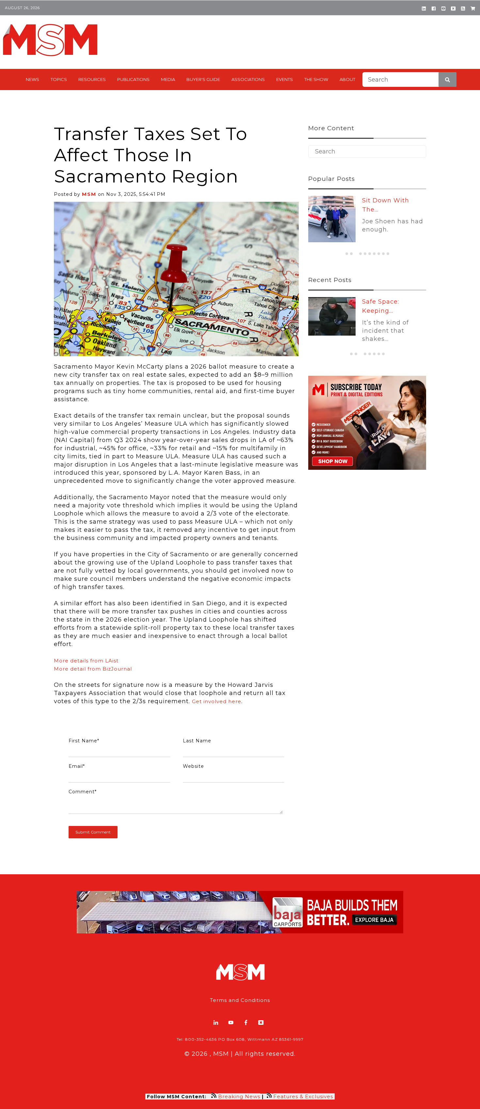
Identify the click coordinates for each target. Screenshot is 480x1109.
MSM (89, 194)
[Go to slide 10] (388, 253)
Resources (92, 79)
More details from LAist (86, 660)
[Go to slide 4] (360, 253)
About (347, 79)
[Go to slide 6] (369, 253)
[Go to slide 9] (383, 253)
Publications (133, 79)
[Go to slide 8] (378, 253)
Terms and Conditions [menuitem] (240, 1000)
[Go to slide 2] (351, 253)
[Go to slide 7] (374, 253)
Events (284, 79)
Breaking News (239, 1096)
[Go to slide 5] (365, 253)
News (32, 79)
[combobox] (409, 79)
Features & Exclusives (304, 1096)
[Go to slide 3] (356, 254)
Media (168, 79)
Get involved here (216, 701)
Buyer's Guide (203, 79)
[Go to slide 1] (346, 253)
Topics (59, 79)
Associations (248, 79)
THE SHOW (316, 79)
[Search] (447, 79)
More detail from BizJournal (93, 669)
